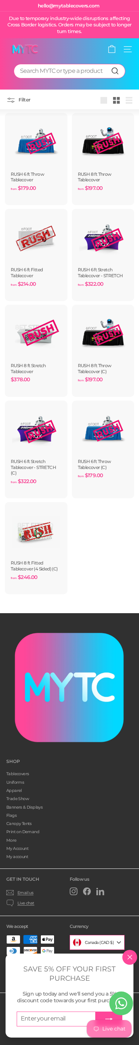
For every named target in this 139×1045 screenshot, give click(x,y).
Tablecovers (17, 773)
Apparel (14, 790)
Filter (23, 100)
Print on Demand (22, 831)
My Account (17, 848)
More (11, 840)
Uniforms (15, 782)
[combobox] (69, 71)
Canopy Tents (19, 823)
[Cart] (111, 49)
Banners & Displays (24, 807)
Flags (11, 815)
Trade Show (17, 798)
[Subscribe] (109, 1019)
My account (17, 856)
